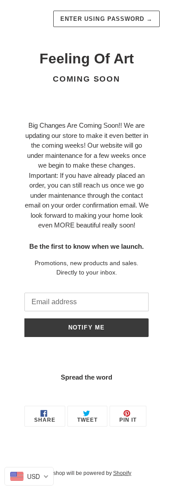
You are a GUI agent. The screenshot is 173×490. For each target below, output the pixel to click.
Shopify (122, 473)
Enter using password (106, 19)
